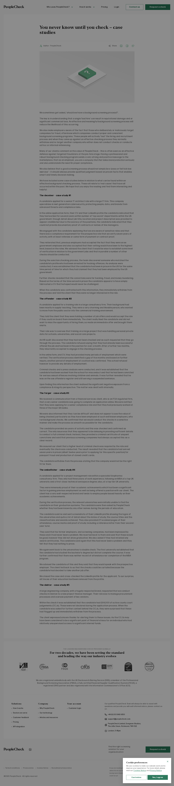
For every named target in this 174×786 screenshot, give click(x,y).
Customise (136, 777)
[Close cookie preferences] (167, 761)
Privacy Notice (156, 770)
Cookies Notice (139, 770)
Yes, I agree (157, 777)
